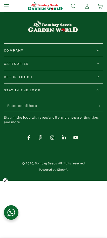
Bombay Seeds (46, 163)
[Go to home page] (45, 6)
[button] (73, 6)
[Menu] (7, 6)
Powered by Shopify (53, 169)
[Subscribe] (100, 106)
